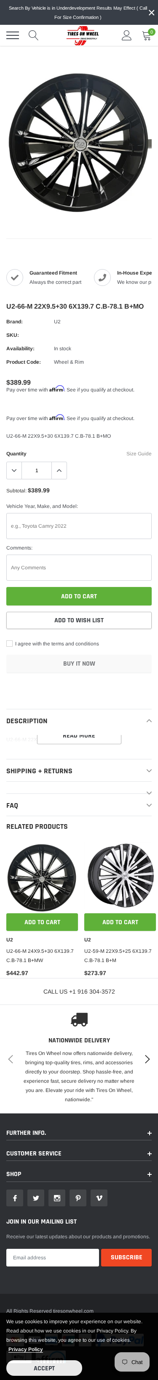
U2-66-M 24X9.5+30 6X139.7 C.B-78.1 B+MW (40, 955)
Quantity (16, 454)
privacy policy (25, 1349)
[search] (34, 35)
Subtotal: (16, 491)
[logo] (80, 35)
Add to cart (42, 922)
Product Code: (23, 362)
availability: (20, 349)
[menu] (12, 35)
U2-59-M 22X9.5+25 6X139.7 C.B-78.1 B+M (118, 955)
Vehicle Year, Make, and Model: (42, 506)
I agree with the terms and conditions (56, 644)
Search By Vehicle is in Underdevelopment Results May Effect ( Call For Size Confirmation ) (78, 12)
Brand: (14, 322)
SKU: (12, 335)
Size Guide (139, 454)
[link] (42, 877)
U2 (57, 322)
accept (44, 1368)
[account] (127, 35)
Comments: (19, 548)
